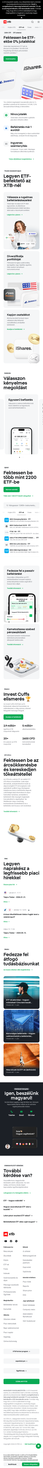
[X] (16, 1241)
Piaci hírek (27, 1282)
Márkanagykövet (29, 1255)
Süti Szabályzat (29, 1321)
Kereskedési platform (27, 1261)
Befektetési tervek (11, 1304)
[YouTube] (6, 1241)
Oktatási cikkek (10, 1319)
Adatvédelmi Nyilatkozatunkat (29, 1460)
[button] (19, 457)
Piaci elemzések (10, 1323)
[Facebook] (11, 1241)
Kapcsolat (27, 1267)
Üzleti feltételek (29, 1305)
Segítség (7, 1337)
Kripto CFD (11, 27)
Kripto (6, 1260)
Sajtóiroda (27, 1271)
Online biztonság (10, 1341)
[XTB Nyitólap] (6, 22)
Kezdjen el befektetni (13, 717)
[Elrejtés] (21, 17)
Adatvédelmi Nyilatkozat (28, 1315)
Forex (30, 27)
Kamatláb (7, 1309)
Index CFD (38, 27)
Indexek (7, 1273)
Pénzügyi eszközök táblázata (11, 1286)
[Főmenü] (38, 22)
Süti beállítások (30, 1444)
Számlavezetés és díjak (11, 1279)
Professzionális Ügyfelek (10, 1293)
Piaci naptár (8, 1332)
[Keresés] (32, 22)
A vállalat (26, 1251)
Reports (26, 1286)
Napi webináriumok (11, 1328)
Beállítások (12, 1464)
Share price (27, 1290)
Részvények (8, 1251)
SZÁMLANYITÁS (21, 1381)
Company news (29, 1309)
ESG (24, 1295)
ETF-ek (21, 27)
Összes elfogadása (31, 1464)
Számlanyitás (11, 59)
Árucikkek (7, 1255)
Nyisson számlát (12, 489)
